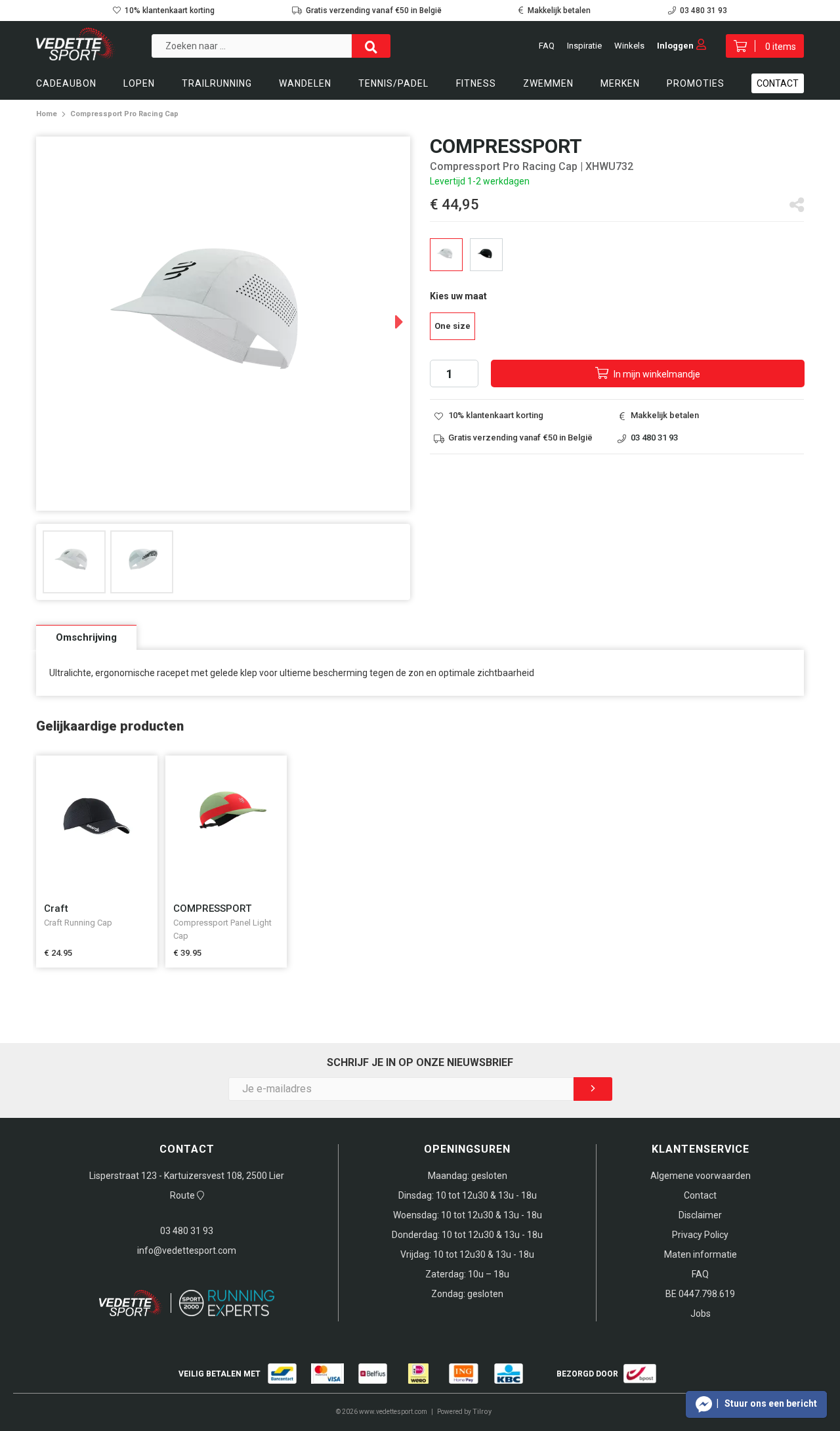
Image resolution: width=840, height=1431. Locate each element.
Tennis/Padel (393, 83)
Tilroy (482, 1411)
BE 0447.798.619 (700, 1294)
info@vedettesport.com (186, 1250)
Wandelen (305, 83)
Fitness (476, 83)
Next (386, 317)
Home (46, 114)
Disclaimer (700, 1215)
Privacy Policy (700, 1234)
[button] (756, 1404)
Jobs (700, 1313)
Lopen (139, 83)
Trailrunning (217, 83)
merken (620, 83)
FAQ (547, 46)
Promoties (695, 83)
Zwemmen (548, 83)
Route (183, 1195)
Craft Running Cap (78, 923)
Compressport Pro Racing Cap (124, 114)
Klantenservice (700, 1149)
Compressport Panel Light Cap (222, 929)
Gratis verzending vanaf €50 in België (374, 10)
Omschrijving (86, 637)
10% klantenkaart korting (170, 10)
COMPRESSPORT (212, 908)
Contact (778, 83)
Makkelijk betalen (559, 10)
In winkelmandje (656, 374)
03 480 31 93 (703, 10)
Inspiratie (584, 46)
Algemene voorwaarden (700, 1175)
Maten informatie (700, 1254)
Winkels (629, 46)
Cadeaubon (66, 83)
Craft (56, 908)
